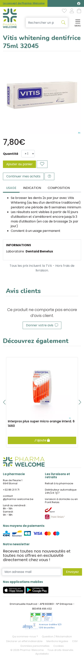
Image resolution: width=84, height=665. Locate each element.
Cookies (58, 646)
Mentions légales (57, 641)
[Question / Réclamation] (49, 176)
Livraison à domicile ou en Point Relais (61, 500)
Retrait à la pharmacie (59, 483)
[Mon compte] (72, 11)
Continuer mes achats (23, 176)
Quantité (10, 154)
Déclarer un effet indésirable (24, 641)
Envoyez (72, 572)
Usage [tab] (11, 188)
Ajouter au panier (19, 164)
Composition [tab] (59, 188)
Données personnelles (35, 646)
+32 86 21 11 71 (11, 490)
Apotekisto (42, 653)
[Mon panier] (79, 11)
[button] (4, 402)
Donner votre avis (40, 325)
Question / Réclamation (57, 636)
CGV (75, 641)
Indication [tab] (32, 188)
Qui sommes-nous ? (25, 636)
